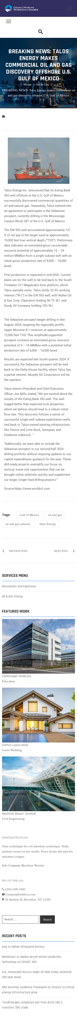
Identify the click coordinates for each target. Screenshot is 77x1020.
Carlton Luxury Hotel (15, 745)
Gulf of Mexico (29, 515)
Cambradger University (16, 676)
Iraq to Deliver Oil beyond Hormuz (23, 947)
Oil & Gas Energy (12, 596)
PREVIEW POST (18, 551)
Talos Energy (47, 524)
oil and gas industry (18, 524)
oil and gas (55, 515)
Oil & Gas (42, 84)
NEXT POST (61, 551)
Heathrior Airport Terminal (19, 814)
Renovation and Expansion (19, 586)
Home (28, 84)
